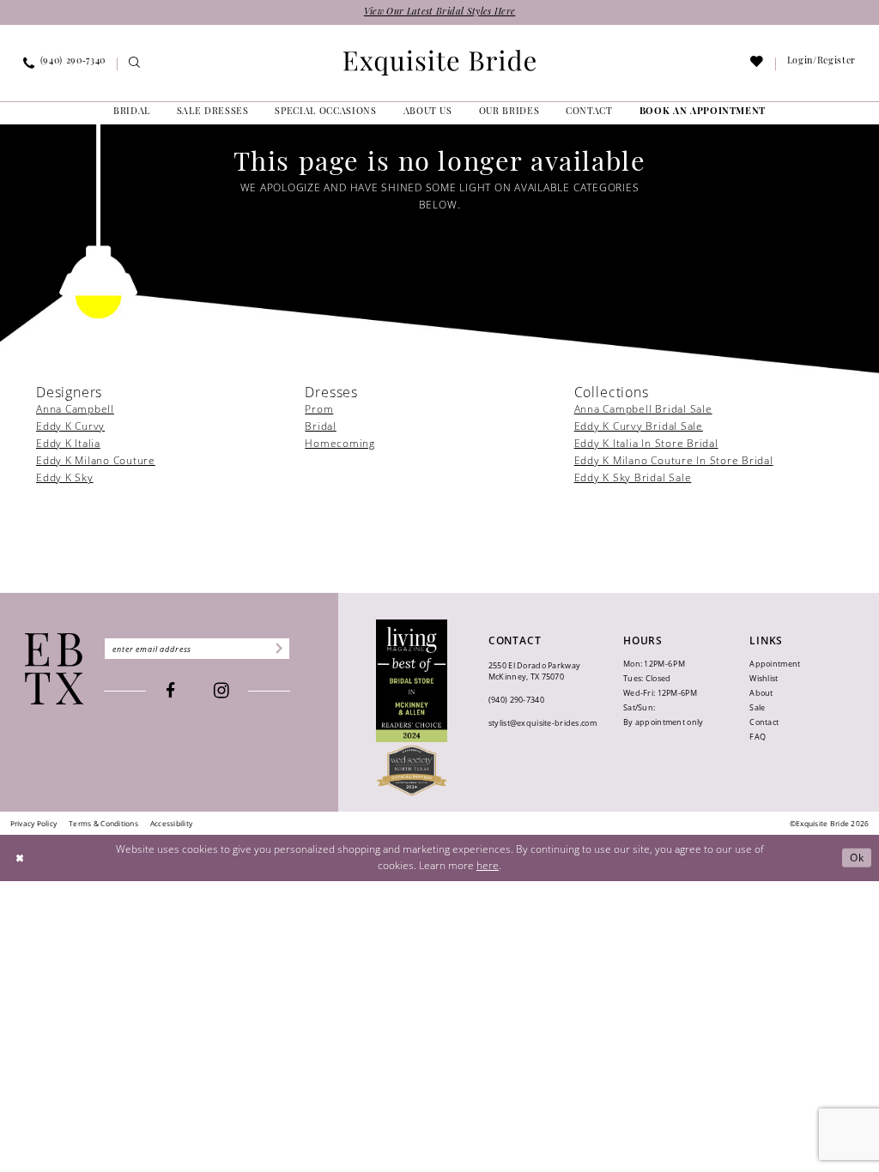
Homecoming (340, 443)
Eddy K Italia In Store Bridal (646, 443)
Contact (764, 722)
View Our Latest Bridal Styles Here (440, 12)
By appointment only (663, 722)
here (487, 865)
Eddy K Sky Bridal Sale (633, 477)
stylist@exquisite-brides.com (542, 722)
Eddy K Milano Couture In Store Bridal (673, 460)
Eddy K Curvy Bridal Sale (638, 426)
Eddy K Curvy (70, 426)
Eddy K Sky (65, 477)
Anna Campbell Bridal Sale (643, 409)
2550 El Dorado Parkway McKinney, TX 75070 (534, 671)
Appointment (774, 663)
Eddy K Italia (68, 443)
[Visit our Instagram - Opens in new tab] (221, 691)
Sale (757, 707)
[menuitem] (65, 64)
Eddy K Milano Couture (95, 460)
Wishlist (763, 678)
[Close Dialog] (20, 857)
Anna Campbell (75, 409)
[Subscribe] (277, 648)
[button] (821, 64)
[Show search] (134, 64)
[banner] (439, 63)
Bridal (320, 426)
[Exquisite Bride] (54, 668)
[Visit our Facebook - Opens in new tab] (170, 691)
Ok (857, 857)
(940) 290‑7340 (516, 699)
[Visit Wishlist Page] (757, 64)
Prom (319, 409)
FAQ (757, 736)
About (761, 692)
